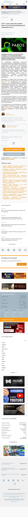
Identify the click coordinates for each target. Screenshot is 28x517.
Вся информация (13, 442)
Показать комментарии (14, 149)
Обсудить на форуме (14, 154)
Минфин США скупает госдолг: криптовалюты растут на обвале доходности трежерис (15, 191)
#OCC (20, 136)
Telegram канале (9, 159)
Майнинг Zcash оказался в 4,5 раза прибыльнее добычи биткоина (15, 185)
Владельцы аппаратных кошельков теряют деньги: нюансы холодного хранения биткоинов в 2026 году (15, 181)
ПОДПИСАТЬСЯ (21, 264)
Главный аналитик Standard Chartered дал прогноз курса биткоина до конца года (15, 166)
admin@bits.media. (15, 497)
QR (22, 499)
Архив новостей (14, 501)
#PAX (20, 137)
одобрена (3, 82)
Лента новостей (5, 205)
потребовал (8, 107)
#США (10, 136)
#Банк (7, 136)
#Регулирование (5, 138)
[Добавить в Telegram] (9, 20)
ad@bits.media (24, 474)
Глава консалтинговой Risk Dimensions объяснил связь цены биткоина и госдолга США (15, 177)
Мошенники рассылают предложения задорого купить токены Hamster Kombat (15, 188)
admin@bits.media (23, 463)
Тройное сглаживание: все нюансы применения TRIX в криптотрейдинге (15, 194)
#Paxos (3, 136)
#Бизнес (16, 137)
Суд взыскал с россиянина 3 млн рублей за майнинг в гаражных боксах (15, 173)
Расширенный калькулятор (7, 319)
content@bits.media (23, 469)
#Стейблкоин (4, 137)
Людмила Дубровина (11, 126)
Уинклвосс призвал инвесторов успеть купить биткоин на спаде (15, 169)
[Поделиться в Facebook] (2, 20)
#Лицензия (15, 136)
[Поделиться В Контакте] (15, 20)
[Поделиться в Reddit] (18, 20)
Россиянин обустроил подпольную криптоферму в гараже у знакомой (15, 198)
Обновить (13, 372)
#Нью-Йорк (10, 137)
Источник (5, 145)
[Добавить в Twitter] (5, 20)
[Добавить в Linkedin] (12, 20)
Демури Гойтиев (9, 114)
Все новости (12, 244)
